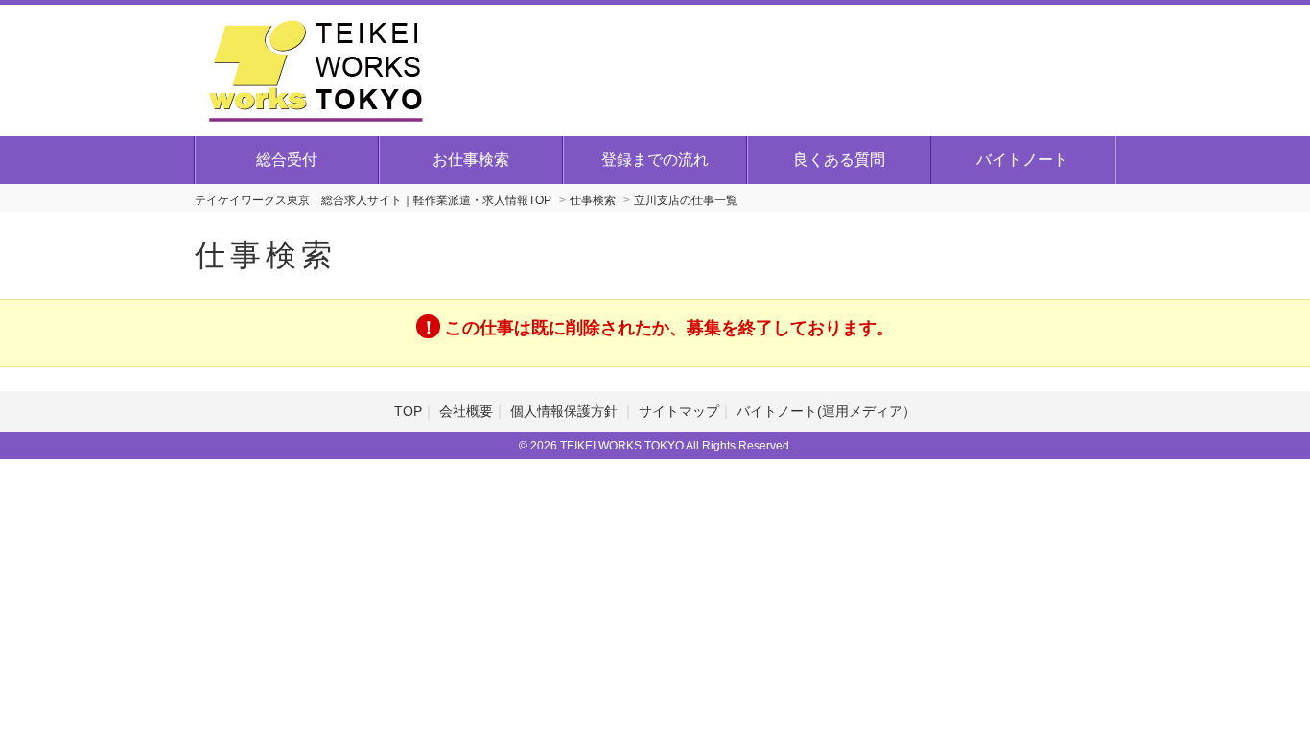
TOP (408, 411)
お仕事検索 (471, 159)
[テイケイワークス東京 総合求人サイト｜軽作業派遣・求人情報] (316, 68)
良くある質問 (839, 159)
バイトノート (1022, 159)
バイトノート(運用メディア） (826, 411)
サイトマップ (679, 411)
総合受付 (286, 159)
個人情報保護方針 (565, 411)
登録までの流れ (655, 159)
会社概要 (466, 411)
